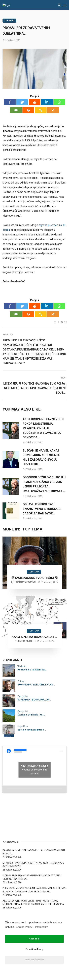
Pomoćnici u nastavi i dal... (32, 669)
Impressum (41, 926)
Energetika (22, 696)
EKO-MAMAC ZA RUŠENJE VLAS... (36, 684)
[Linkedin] (47, 102)
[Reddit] (34, 102)
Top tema (9, 20)
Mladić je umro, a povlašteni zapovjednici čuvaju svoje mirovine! (33, 865)
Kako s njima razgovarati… (34, 637)
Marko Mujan (25, 641)
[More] (53, 110)
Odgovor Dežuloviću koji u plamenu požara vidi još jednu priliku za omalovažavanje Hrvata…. (44, 484)
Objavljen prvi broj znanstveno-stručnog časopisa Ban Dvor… (42, 508)
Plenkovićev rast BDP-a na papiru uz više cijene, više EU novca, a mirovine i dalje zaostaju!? (34, 890)
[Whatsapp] (59, 102)
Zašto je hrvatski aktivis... (31, 729)
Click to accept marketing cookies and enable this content (34, 769)
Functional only (34, 949)
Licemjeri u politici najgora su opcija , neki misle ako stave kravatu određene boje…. (34, 388)
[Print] (28, 110)
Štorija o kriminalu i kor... (31, 714)
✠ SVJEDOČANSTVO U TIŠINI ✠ (35, 578)
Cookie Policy (24, 926)
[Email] (16, 110)
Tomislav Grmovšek (25, 582)
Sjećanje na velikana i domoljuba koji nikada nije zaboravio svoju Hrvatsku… (41, 457)
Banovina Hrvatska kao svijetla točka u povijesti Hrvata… (34, 852)
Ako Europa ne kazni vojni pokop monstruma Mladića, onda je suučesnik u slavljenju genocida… (43, 428)
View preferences (34, 959)
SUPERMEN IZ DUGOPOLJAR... (34, 699)
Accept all (34, 938)
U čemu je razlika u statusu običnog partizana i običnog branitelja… (32, 877)
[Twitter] (22, 102)
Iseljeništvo (22, 726)
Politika (20, 681)
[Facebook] (10, 102)
